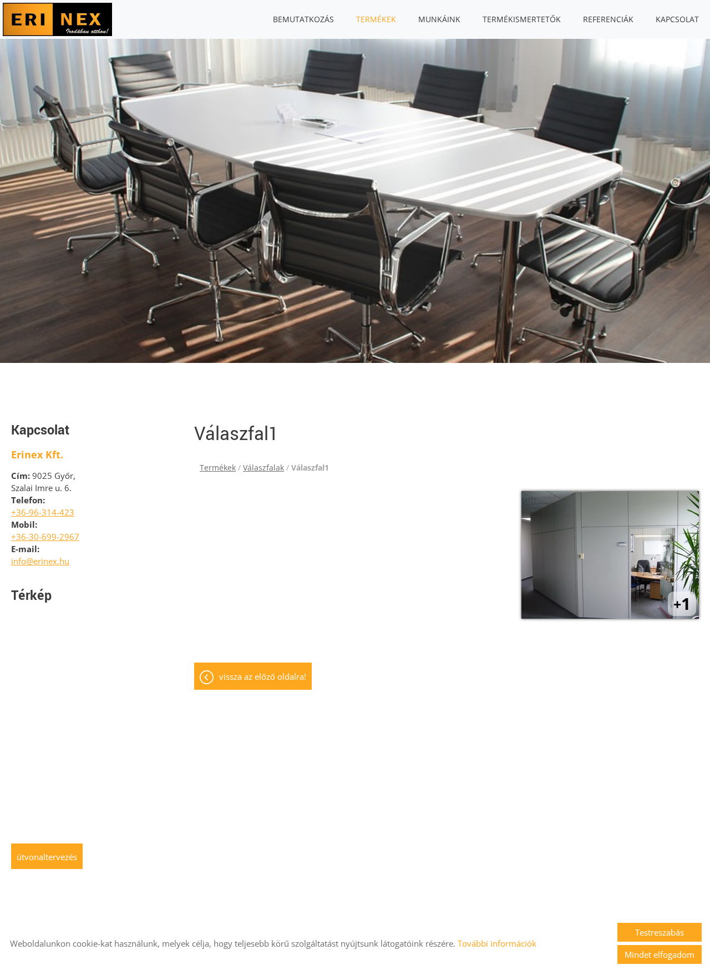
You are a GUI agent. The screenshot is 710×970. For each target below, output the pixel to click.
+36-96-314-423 (42, 512)
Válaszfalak (263, 467)
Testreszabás (659, 932)
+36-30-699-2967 (45, 536)
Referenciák (608, 19)
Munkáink (439, 19)
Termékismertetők (522, 19)
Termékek (376, 19)
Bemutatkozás (303, 19)
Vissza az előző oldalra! (262, 676)
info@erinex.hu (40, 561)
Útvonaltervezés (47, 856)
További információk (497, 943)
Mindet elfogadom (659, 954)
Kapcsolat (677, 19)
